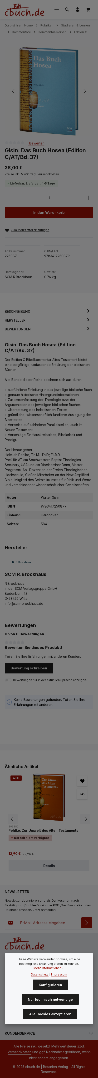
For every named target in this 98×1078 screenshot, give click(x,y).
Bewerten (36, 143)
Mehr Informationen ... (49, 968)
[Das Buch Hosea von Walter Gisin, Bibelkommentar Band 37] (48, 91)
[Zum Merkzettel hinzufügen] (82, 780)
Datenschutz (40, 974)
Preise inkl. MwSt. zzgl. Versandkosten (32, 174)
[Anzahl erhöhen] (88, 198)
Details (49, 866)
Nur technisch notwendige (50, 999)
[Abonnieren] (86, 922)
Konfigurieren (50, 985)
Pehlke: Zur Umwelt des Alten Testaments (43, 830)
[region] (49, 91)
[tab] (48, 311)
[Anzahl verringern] (10, 198)
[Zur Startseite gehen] (24, 9)
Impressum (59, 974)
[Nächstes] (84, 91)
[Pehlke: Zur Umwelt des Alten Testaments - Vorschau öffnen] (82, 794)
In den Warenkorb (49, 212)
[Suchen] (67, 9)
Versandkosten (19, 1052)
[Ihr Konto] (77, 9)
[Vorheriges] (14, 91)
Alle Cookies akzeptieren (50, 1014)
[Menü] (56, 9)
